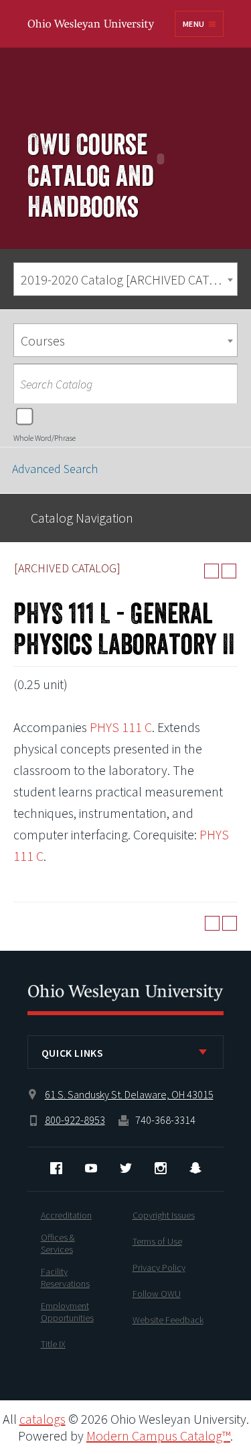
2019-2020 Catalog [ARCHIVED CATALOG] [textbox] (129, 279)
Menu (193, 24)
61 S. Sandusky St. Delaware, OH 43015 (129, 1094)
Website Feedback (168, 1320)
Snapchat (195, 1168)
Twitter (126, 1168)
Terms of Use (157, 1241)
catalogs (42, 1418)
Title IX (53, 1344)
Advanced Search (55, 468)
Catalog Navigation (82, 517)
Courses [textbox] (43, 340)
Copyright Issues (164, 1215)
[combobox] (125, 279)
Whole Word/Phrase (44, 438)
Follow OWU (157, 1294)
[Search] (220, 384)
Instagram (161, 1168)
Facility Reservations (65, 1277)
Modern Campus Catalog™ (158, 1435)
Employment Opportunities (67, 1312)
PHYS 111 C (121, 727)
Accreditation (66, 1215)
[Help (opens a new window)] (229, 571)
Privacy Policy (159, 1267)
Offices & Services (58, 1243)
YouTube (91, 1168)
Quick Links (72, 1052)
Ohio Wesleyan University (91, 25)
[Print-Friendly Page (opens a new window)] (211, 571)
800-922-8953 (75, 1120)
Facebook (56, 1168)
